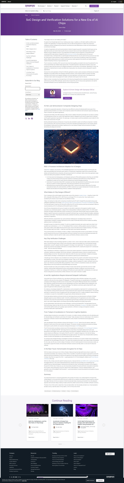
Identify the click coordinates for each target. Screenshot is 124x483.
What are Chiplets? (77, 459)
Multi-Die (40, 431)
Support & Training (65, 6)
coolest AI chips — (83, 195)
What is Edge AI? (77, 463)
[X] (9, 477)
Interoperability (34, 459)
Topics (96, 11)
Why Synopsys (41, 6)
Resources (74, 6)
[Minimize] (87, 476)
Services (32, 455)
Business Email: (28, 86)
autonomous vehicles (72, 54)
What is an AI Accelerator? (79, 455)
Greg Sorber (35, 427)
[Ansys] (9, 1)
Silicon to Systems (35, 15)
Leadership (11, 467)
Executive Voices (34, 431)
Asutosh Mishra (85, 426)
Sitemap (32, 471)
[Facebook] (13, 477)
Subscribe (29, 114)
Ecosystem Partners (13, 465)
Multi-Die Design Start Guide (57, 461)
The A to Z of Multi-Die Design (58, 459)
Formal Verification (74, 391)
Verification (64, 391)
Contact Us (33, 461)
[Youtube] (16, 477)
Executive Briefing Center (36, 465)
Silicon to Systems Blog (31, 11)
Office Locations (12, 463)
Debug (68, 391)
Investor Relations (13, 461)
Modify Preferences (90, 480)
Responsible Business (13, 459)
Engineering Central (59, 431)
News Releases (34, 463)
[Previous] (20, 425)
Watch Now (67, 98)
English (114, 1)
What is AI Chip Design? (78, 457)
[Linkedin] (11, 477)
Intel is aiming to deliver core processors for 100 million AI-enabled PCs (78, 202)
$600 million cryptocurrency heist (90, 361)
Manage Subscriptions (35, 469)
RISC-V (48, 169)
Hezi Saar (60, 427)
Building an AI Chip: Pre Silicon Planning (60, 463)
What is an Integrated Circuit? (80, 465)
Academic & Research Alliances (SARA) (38, 457)
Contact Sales (94, 6)
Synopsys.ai (84, 305)
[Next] (103, 425)
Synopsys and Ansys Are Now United (59, 455)
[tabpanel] (37, 422)
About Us (11, 455)
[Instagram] (18, 477)
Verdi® (77, 325)
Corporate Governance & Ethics (15, 469)
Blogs (26, 15)
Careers (10, 457)
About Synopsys (48, 391)
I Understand (100, 480)
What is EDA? (76, 461)
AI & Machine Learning (56, 391)
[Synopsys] (4, 1)
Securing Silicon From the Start (58, 465)
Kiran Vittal (62, 27)
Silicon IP (59, 432)
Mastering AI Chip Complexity (58, 457)
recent (81, 361)
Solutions (49, 6)
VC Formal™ (76, 322)
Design (37, 432)
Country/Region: (28, 92)
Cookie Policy (24, 480)
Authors (75, 467)
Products (56, 6)
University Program (34, 467)
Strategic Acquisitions (13, 471)
